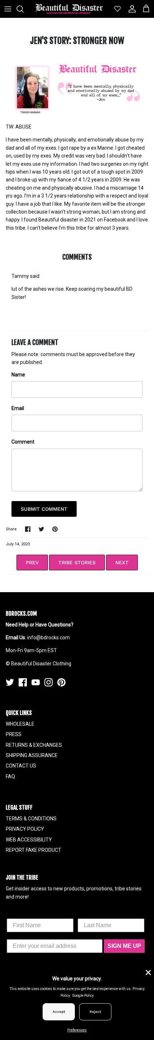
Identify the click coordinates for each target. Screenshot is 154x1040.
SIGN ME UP (124, 946)
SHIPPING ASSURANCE (32, 755)
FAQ (10, 776)
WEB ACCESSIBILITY (29, 839)
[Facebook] (23, 682)
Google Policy (83, 996)
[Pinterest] (61, 682)
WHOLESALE (20, 724)
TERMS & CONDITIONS (31, 818)
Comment (22, 442)
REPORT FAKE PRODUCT (33, 850)
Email (17, 408)
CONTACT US (21, 766)
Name (18, 375)
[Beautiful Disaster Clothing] (69, 9)
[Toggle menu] (8, 9)
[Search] (24, 9)
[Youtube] (36, 682)
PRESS (13, 734)
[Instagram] (48, 682)
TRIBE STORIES (77, 562)
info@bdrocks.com (48, 637)
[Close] (147, 971)
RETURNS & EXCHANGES (34, 745)
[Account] (130, 9)
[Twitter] (10, 682)
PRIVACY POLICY (25, 829)
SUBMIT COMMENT (44, 509)
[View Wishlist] (114, 9)
